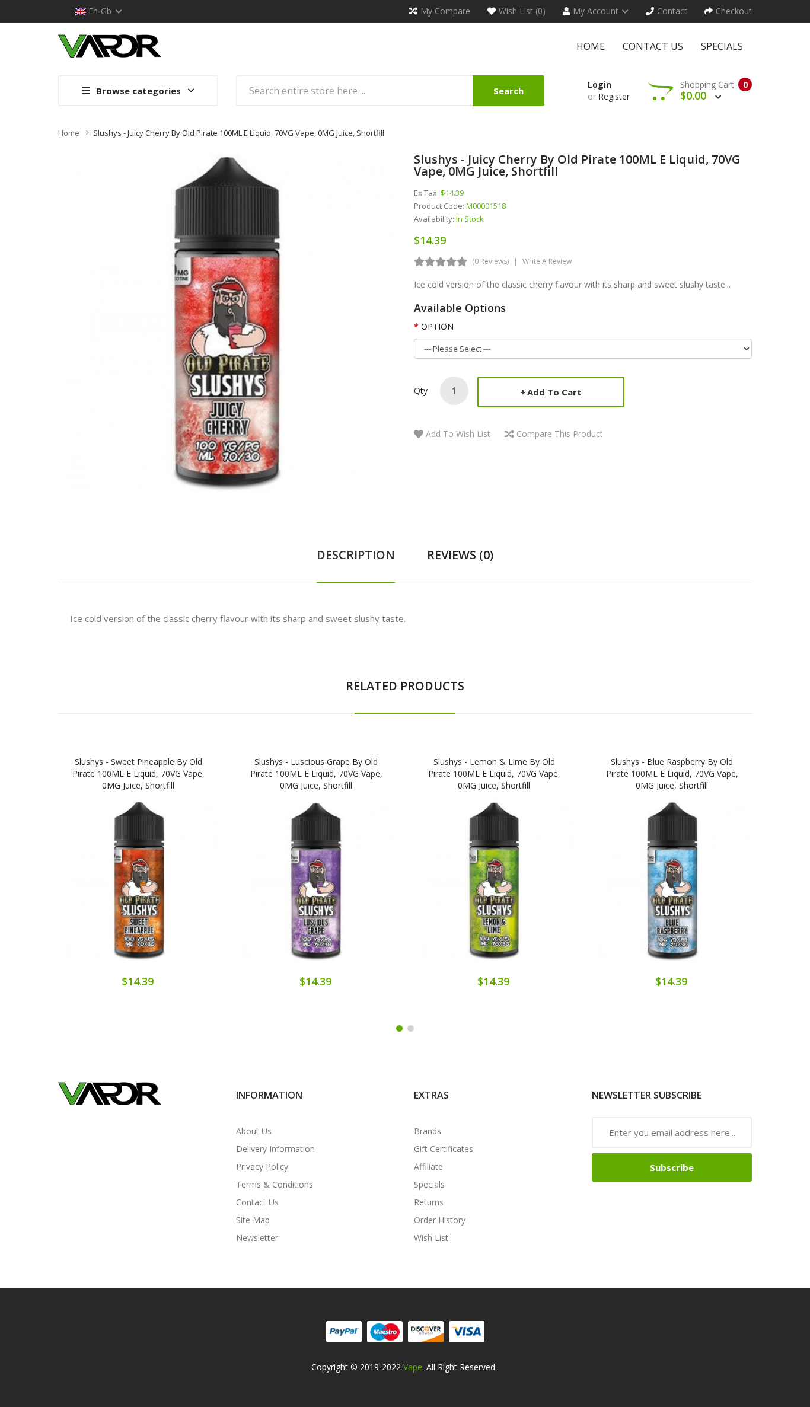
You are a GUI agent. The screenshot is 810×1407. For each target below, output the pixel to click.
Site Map (253, 1220)
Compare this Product (559, 433)
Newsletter (257, 1237)
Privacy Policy (262, 1166)
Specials (429, 1184)
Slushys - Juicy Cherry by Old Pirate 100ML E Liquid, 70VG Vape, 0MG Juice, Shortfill (238, 132)
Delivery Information (275, 1148)
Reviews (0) (460, 555)
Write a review (547, 261)
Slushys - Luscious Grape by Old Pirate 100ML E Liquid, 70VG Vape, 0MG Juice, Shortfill (316, 773)
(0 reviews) (490, 261)
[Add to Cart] (96, 888)
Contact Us (257, 1202)
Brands (427, 1131)
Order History (439, 1220)
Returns (429, 1202)
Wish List (431, 1237)
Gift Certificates (443, 1148)
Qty (421, 390)
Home (68, 132)
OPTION (437, 326)
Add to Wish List (458, 433)
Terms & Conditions (274, 1184)
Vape (412, 1367)
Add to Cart (554, 392)
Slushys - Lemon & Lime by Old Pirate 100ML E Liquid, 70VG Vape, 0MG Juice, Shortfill (494, 773)
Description (356, 555)
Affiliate (428, 1166)
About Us (254, 1131)
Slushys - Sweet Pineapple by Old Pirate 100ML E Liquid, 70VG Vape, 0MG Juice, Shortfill (138, 773)
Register (614, 96)
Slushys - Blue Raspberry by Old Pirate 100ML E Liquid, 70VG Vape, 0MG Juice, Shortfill (672, 773)
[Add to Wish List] (138, 888)
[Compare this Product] (180, 888)
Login (599, 84)
